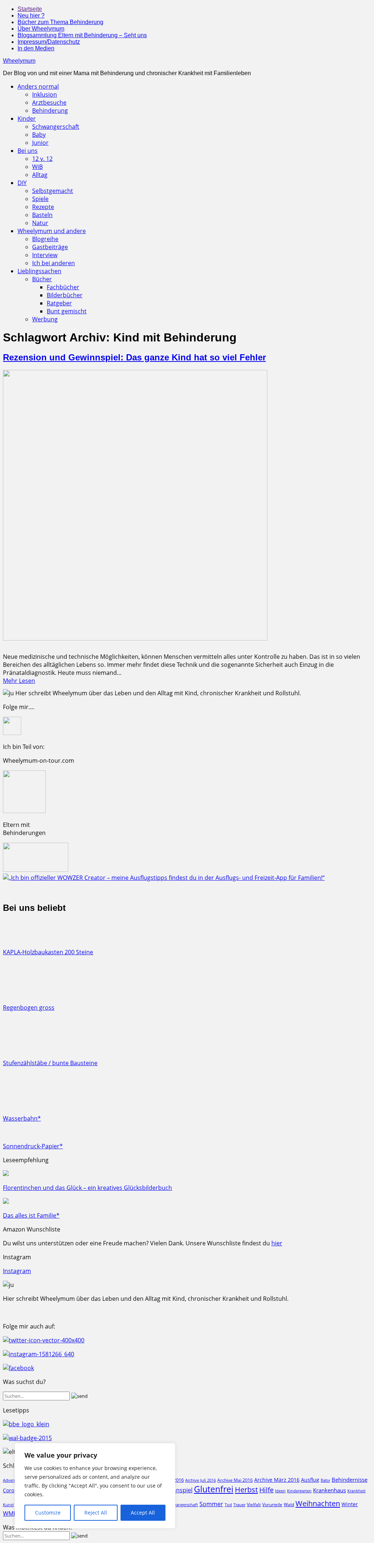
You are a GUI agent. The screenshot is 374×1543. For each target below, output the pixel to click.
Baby (39, 135)
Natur (40, 223)
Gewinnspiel (175, 1490)
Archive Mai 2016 (235, 1480)
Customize (48, 1512)
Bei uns (28, 151)
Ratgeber (59, 303)
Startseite (30, 9)
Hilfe (266, 1489)
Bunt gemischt (67, 311)
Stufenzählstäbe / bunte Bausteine (50, 1063)
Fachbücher (63, 287)
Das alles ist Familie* (31, 1215)
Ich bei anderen (53, 263)
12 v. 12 (42, 159)
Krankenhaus (329, 1490)
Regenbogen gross (28, 1007)
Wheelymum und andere (52, 231)
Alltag (39, 175)
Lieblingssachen (39, 271)
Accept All (143, 1512)
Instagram (17, 1271)
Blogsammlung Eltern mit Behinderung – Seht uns (82, 35)
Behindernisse (349, 1480)
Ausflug (310, 1479)
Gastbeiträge (50, 247)
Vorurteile (272, 1504)
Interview (44, 255)
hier (276, 1243)
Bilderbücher (65, 295)
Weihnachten (317, 1503)
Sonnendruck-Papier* (33, 1146)
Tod (228, 1504)
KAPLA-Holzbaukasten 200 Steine (48, 952)
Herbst (246, 1489)
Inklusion (44, 94)
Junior (40, 143)
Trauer (239, 1504)
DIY (22, 183)
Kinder (27, 119)
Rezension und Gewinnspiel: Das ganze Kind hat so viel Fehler (134, 357)
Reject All (95, 1512)
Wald (289, 1504)
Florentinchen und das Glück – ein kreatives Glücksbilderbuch (87, 1188)
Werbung (45, 319)
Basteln (42, 215)
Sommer (211, 1504)
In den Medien (36, 48)
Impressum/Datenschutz (49, 42)
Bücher (42, 279)
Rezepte (43, 207)
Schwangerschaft (55, 127)
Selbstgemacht (52, 191)
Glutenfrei (213, 1489)
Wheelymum (19, 61)
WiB (37, 167)
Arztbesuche (49, 102)
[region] (95, 1485)
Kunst (8, 1504)
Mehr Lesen (19, 681)
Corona (11, 1490)
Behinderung (50, 111)
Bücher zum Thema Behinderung (60, 22)
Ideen (280, 1490)
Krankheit (356, 1490)
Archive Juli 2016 (200, 1480)
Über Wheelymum (41, 29)
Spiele (40, 199)
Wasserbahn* (22, 1118)
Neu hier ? (31, 15)
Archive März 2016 (276, 1479)
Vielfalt (254, 1504)
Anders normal (38, 86)
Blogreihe (45, 239)
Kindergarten (299, 1490)
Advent (9, 1480)
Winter (349, 1504)
